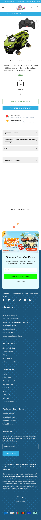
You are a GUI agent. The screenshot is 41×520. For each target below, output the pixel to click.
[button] (4, 234)
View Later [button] (20, 282)
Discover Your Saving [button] (20, 276)
